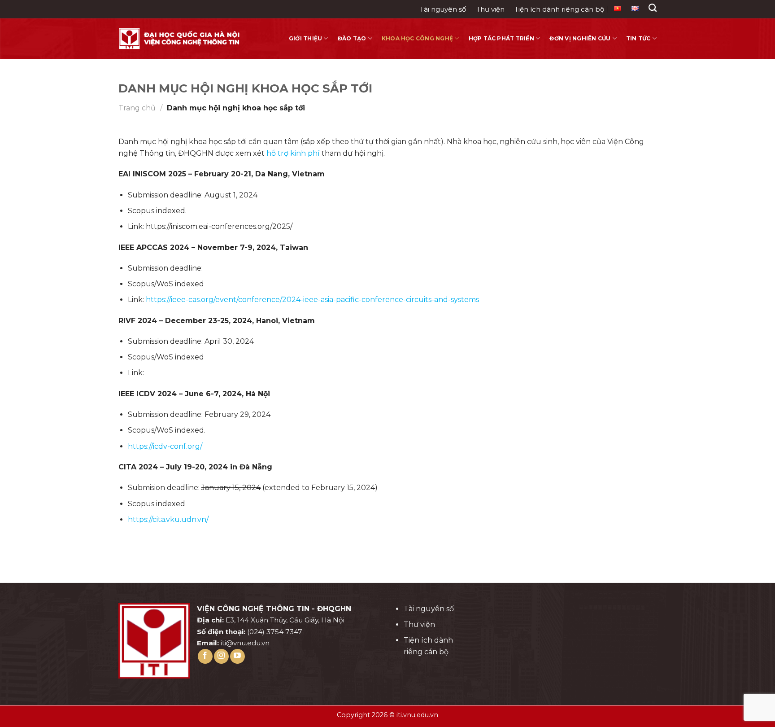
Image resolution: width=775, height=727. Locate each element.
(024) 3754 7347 (274, 631)
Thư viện (490, 9)
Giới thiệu (305, 38)
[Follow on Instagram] (221, 656)
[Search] (653, 8)
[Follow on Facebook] (205, 656)
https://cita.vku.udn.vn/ (168, 519)
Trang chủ (137, 108)
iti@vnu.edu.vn (245, 643)
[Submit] (654, 27)
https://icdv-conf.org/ (165, 446)
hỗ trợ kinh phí (293, 153)
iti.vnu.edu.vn (417, 715)
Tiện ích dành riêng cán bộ (559, 9)
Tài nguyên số (443, 9)
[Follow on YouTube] (237, 656)
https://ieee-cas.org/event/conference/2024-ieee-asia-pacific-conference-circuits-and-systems (312, 299)
